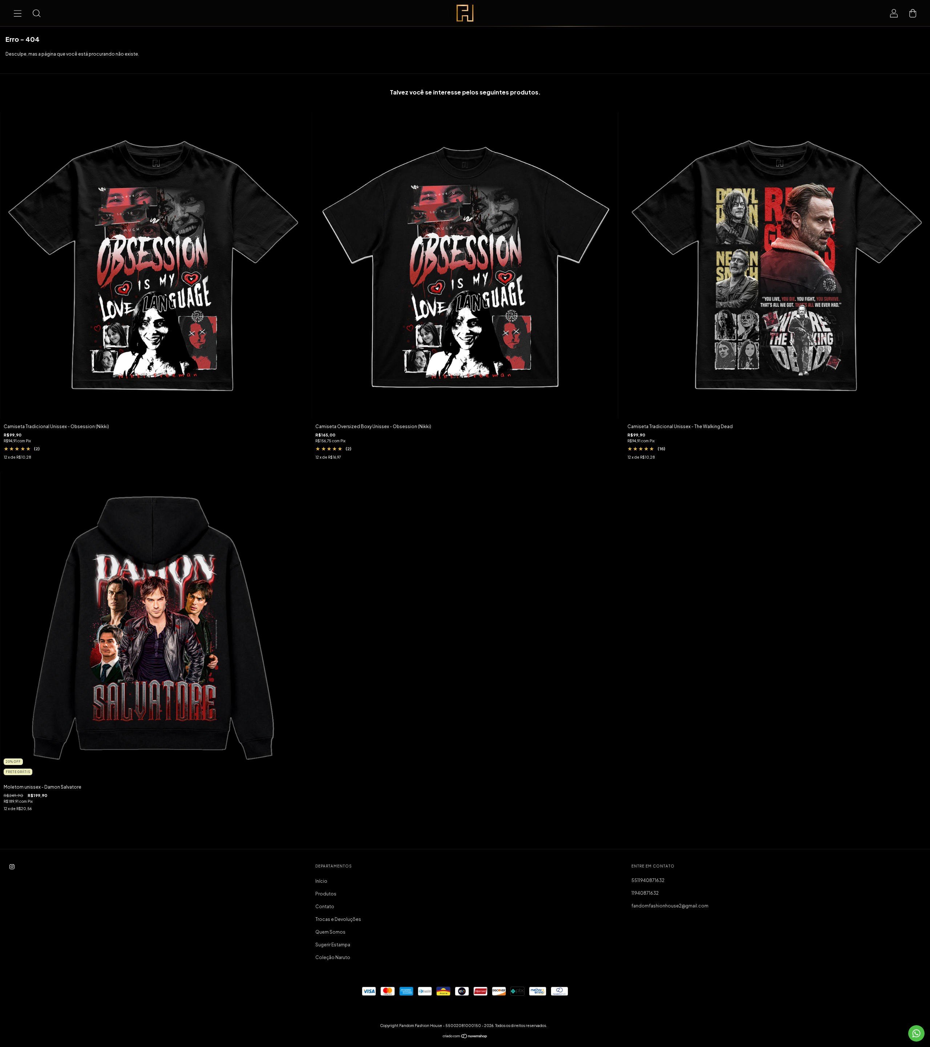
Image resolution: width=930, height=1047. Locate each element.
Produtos (325, 894)
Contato (324, 906)
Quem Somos (330, 932)
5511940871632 (647, 880)
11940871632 (645, 893)
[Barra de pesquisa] (36, 13)
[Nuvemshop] (465, 1037)
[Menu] (17, 13)
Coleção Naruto (332, 957)
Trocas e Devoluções (338, 919)
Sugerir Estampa (332, 944)
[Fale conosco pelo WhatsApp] (916, 1033)
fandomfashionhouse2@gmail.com (669, 906)
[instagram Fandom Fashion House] (12, 866)
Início (321, 881)
